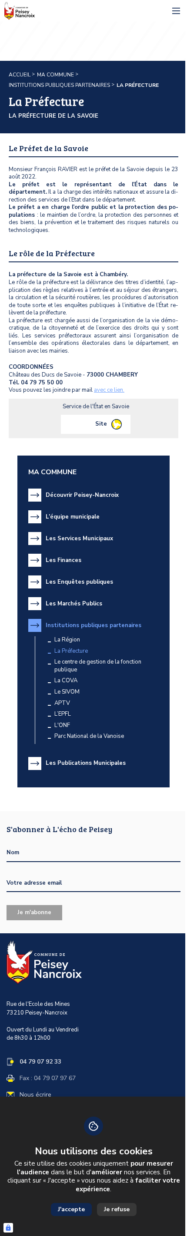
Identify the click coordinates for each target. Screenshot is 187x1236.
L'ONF (62, 725)
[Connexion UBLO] (8, 1228)
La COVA (65, 680)
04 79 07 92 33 (40, 1062)
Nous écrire (35, 1095)
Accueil (19, 74)
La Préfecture (71, 651)
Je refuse (117, 1209)
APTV (62, 703)
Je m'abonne (34, 912)
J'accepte (71, 1209)
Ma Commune (55, 74)
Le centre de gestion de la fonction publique (97, 666)
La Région (67, 640)
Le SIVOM (67, 692)
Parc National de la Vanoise (89, 736)
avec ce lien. (109, 390)
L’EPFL (62, 714)
